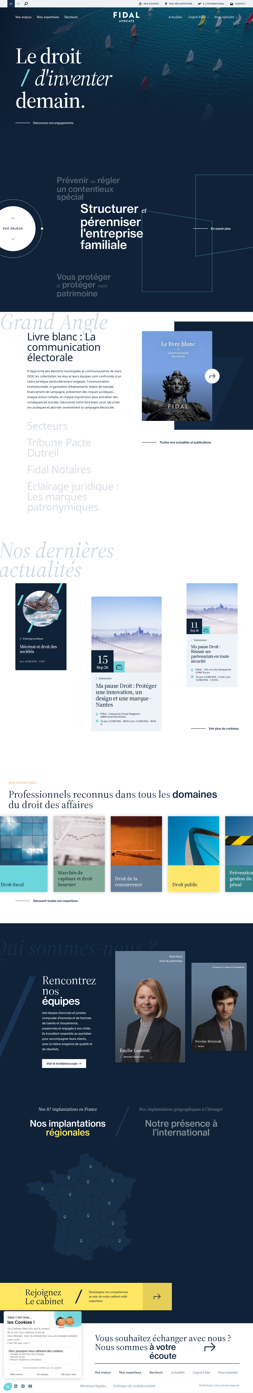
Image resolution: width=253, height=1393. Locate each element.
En (18, 3)
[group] (65, 854)
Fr (11, 3)
